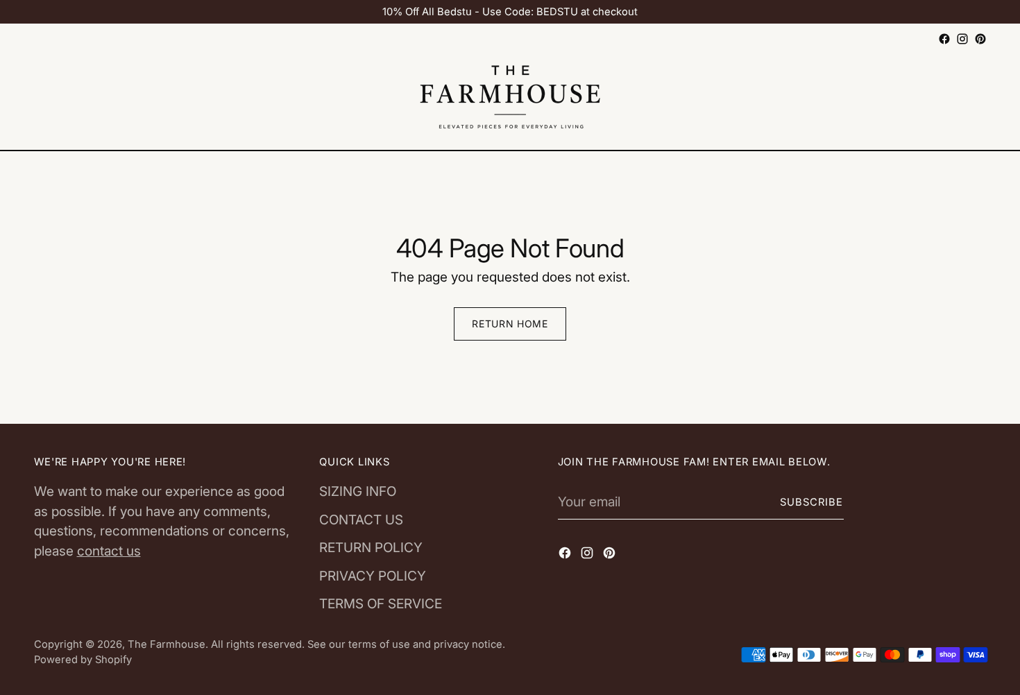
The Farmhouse (166, 644)
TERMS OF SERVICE (380, 604)
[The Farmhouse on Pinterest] (980, 39)
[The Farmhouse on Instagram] (962, 39)
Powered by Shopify (83, 659)
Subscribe (812, 502)
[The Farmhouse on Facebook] (944, 39)
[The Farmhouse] (510, 99)
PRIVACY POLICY (372, 576)
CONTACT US (361, 520)
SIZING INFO (357, 491)
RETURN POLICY (371, 548)
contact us (109, 551)
